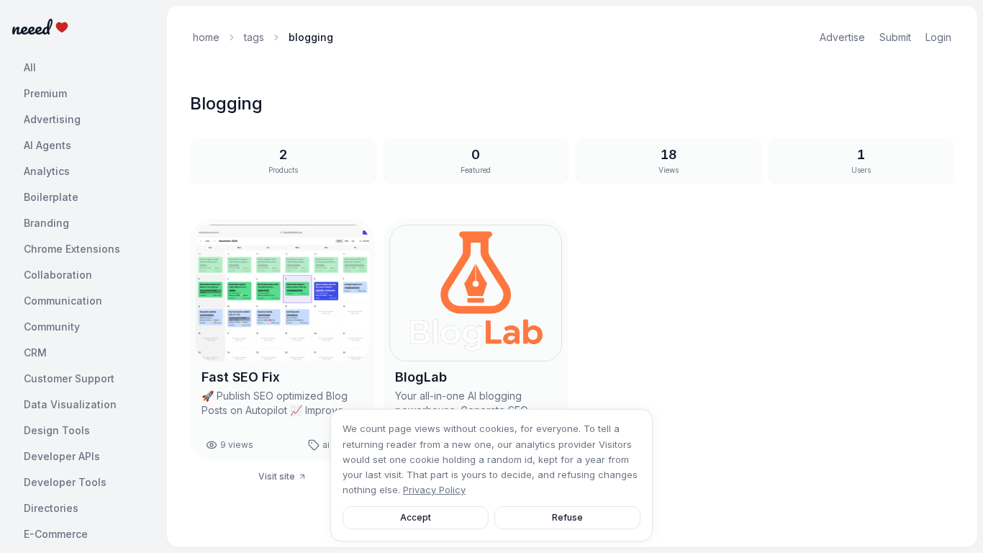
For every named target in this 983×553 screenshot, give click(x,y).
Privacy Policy (434, 489)
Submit (895, 37)
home (206, 37)
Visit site (276, 476)
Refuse (567, 517)
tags (254, 37)
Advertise (842, 37)
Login (938, 37)
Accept (415, 517)
